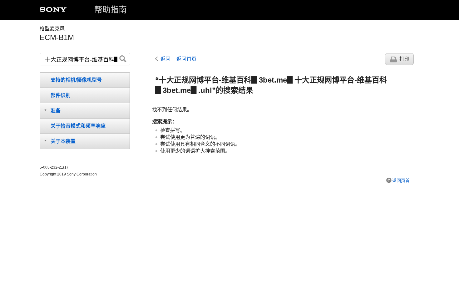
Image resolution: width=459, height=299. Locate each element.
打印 (404, 59)
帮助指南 (110, 9)
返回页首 (401, 180)
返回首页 (186, 59)
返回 (165, 59)
